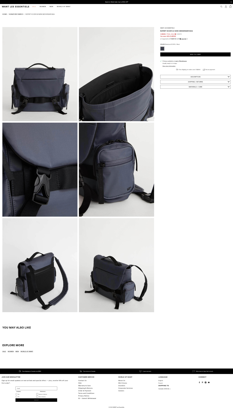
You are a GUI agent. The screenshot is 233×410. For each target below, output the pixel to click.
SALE (34, 6)
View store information (168, 66)
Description (195, 77)
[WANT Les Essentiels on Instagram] (206, 383)
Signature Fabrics (16, 14)
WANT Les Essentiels (167, 28)
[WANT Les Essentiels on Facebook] (200, 383)
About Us (121, 380)
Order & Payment (84, 391)
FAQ (79, 383)
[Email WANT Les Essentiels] (209, 383)
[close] (231, 2)
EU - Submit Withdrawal (87, 398)
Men (51, 6)
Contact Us (82, 380)
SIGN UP (36, 400)
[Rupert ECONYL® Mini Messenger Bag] (39, 74)
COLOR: (170, 44)
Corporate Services (125, 388)
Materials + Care (195, 87)
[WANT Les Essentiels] (15, 6)
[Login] (226, 6)
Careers (121, 391)
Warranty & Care (84, 385)
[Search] (221, 6)
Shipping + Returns (195, 82)
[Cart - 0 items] (230, 6)
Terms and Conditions (86, 393)
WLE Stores (122, 383)
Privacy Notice (83, 396)
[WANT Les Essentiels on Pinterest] (203, 383)
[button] (195, 39)
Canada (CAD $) (163, 388)
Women (43, 6)
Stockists (121, 385)
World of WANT (64, 6)
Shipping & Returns (85, 388)
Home (4, 14)
